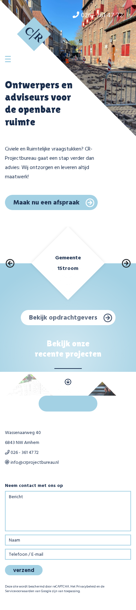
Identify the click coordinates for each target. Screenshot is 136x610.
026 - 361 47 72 (24, 453)
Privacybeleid (86, 586)
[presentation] (10, 263)
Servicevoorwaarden (19, 591)
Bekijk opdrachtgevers (63, 318)
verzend (23, 570)
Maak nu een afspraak (46, 202)
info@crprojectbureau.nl (34, 462)
